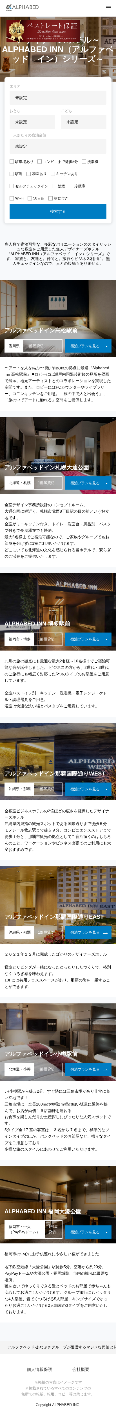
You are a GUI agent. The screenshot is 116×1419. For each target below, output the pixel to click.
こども (66, 111)
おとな (15, 111)
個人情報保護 (39, 1369)
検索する (58, 211)
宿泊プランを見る (85, 346)
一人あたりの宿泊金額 (28, 135)
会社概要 (80, 1369)
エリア (15, 86)
